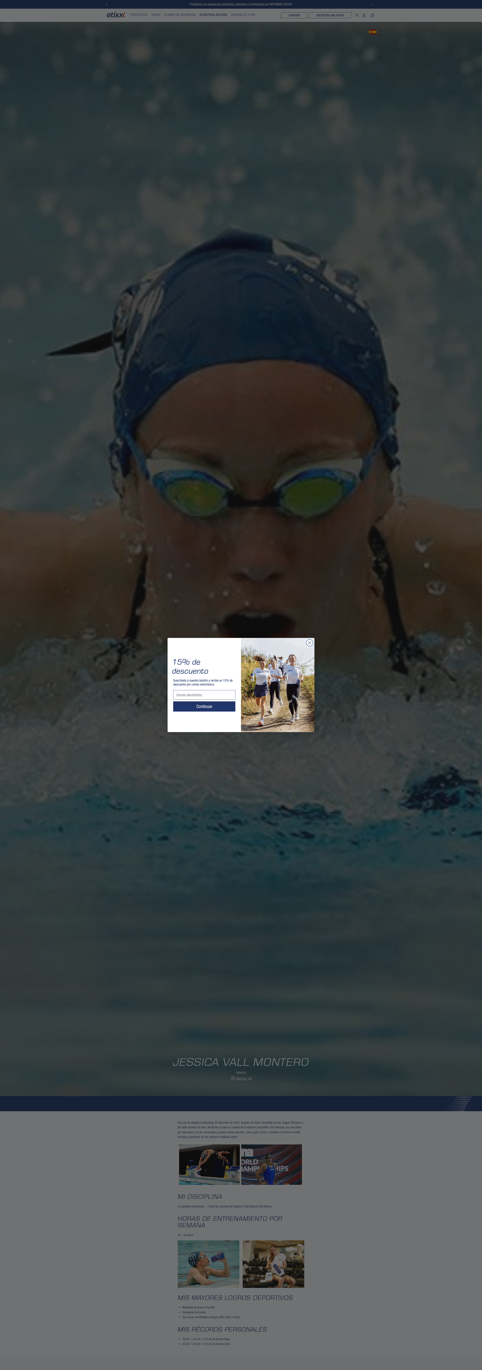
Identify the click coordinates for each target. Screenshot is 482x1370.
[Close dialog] (309, 642)
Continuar (204, 706)
